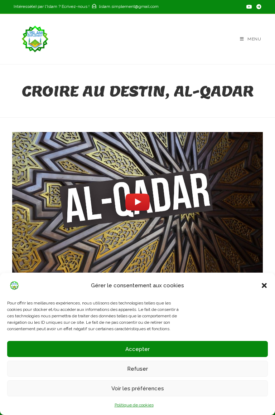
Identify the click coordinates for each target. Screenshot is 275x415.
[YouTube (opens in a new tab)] (249, 6)
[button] (264, 285)
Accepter (137, 349)
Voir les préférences (137, 388)
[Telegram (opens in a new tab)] (257, 6)
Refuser (137, 369)
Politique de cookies (134, 404)
